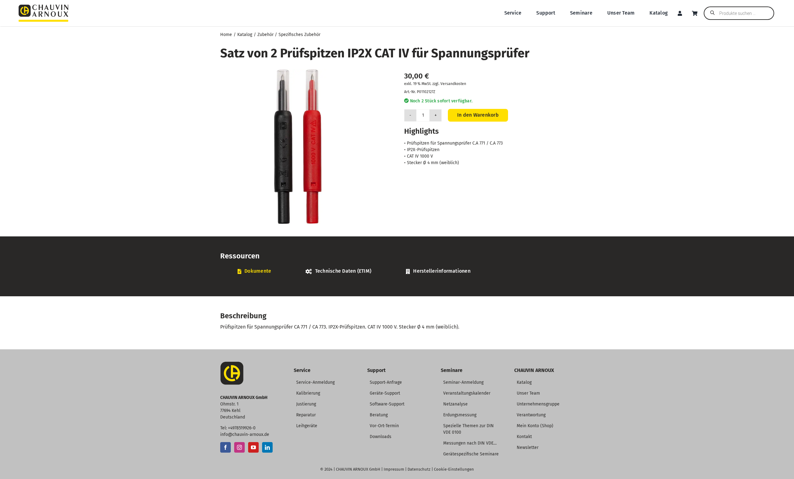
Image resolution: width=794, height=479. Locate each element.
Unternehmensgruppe (538, 404)
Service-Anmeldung (315, 382)
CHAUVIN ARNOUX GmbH (358, 469)
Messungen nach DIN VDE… (470, 443)
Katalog (524, 382)
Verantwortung (531, 415)
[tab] (254, 271)
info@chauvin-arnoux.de (244, 434)
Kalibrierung (308, 393)
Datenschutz (419, 469)
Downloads (380, 436)
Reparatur (306, 415)
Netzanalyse (455, 404)
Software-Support (387, 404)
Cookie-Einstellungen (454, 469)
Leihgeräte (306, 425)
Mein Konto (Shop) (535, 425)
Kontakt (524, 436)
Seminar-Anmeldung (463, 382)
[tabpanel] (397, 281)
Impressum (394, 469)
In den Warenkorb (478, 115)
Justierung (306, 404)
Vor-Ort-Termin (384, 425)
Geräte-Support (385, 393)
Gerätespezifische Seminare (471, 454)
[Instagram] (239, 447)
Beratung (379, 415)
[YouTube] (253, 447)
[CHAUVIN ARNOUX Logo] (43, 7)
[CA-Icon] (231, 364)
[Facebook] (225, 447)
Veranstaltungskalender (466, 393)
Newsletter (527, 447)
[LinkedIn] (267, 447)
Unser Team (528, 393)
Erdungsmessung (459, 415)
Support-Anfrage (386, 382)
